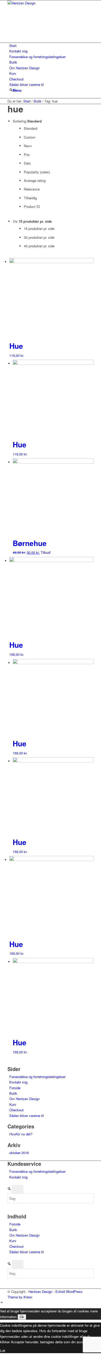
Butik (13, 62)
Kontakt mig (18, 51)
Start (13, 45)
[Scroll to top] (1, 1302)
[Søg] (11, 90)
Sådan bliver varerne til (26, 84)
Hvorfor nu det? (20, 1134)
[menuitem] (11, 90)
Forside (14, 1087)
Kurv (12, 73)
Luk (2, 1350)
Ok (22, 1317)
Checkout (16, 79)
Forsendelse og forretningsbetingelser (37, 56)
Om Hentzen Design (24, 67)
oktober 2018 (19, 1152)
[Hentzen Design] (46, 3)
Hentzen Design (40, 1291)
